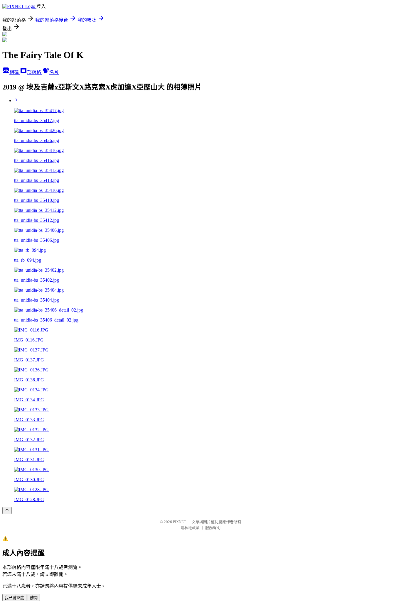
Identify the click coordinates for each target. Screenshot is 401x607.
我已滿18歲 (14, 598)
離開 (34, 598)
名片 (54, 72)
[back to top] (7, 510)
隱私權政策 (190, 527)
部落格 (34, 72)
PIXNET (179, 522)
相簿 (14, 72)
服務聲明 (212, 527)
